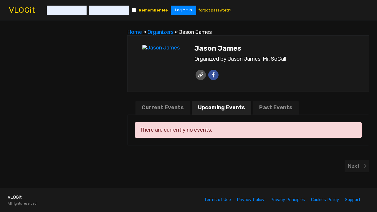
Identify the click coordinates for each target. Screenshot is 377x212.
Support (353, 199)
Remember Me (153, 10)
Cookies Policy (325, 199)
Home (134, 32)
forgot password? (215, 10)
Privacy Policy (250, 199)
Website (201, 75)
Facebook (213, 75)
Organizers (160, 32)
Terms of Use (217, 199)
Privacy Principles (287, 199)
